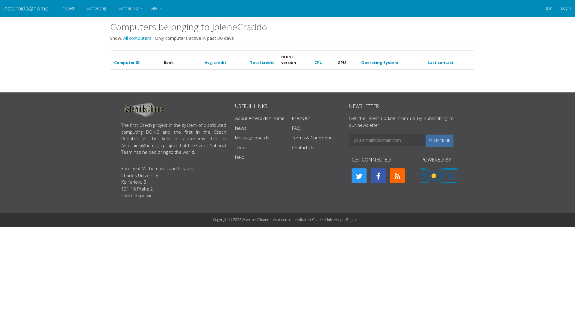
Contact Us (303, 147)
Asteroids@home (26, 8)
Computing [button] (96, 8)
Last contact (441, 62)
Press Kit (301, 118)
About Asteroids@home (260, 118)
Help (239, 157)
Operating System (379, 62)
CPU (318, 62)
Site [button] (154, 8)
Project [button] (68, 8)
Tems (240, 147)
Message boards (252, 138)
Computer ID (127, 62)
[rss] (397, 175)
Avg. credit (215, 62)
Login (566, 8)
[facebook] (378, 175)
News (240, 128)
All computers (137, 38)
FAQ (296, 128)
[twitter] (359, 175)
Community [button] (129, 8)
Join (549, 8)
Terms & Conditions (312, 138)
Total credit (262, 62)
